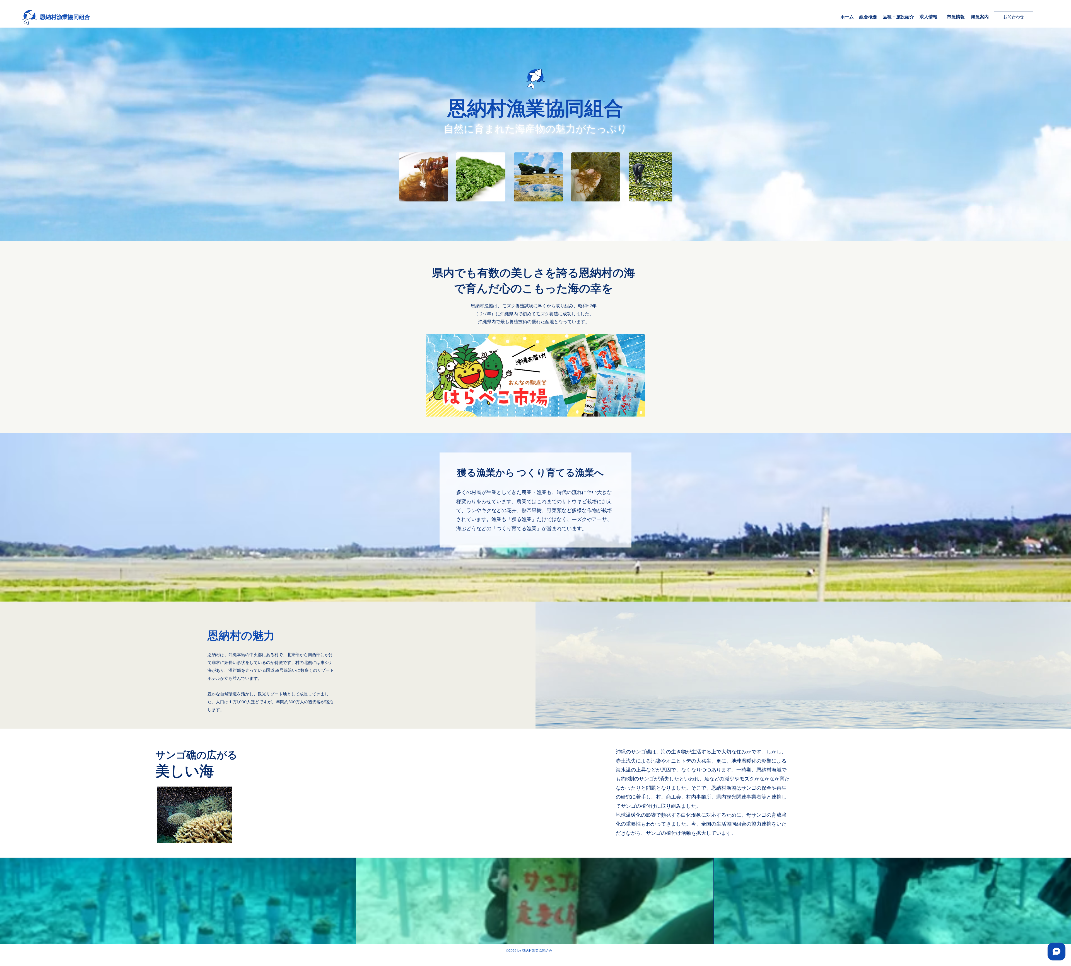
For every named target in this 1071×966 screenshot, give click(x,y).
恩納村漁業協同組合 (65, 17)
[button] (423, 176)
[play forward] (665, 176)
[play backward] (406, 176)
